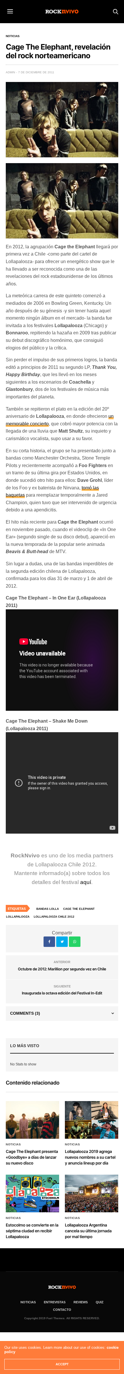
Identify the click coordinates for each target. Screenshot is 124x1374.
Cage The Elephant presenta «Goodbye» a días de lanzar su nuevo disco (32, 1157)
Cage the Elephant (79, 908)
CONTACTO (62, 1309)
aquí (85, 882)
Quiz (100, 1302)
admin (10, 72)
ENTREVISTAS (54, 1302)
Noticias (13, 36)
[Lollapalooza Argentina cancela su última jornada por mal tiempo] (91, 1193)
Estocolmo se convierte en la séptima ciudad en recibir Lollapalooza (32, 1231)
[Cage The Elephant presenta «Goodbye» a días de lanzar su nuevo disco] (32, 1120)
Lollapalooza (17, 916)
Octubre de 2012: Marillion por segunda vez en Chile (62, 969)
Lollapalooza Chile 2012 (54, 916)
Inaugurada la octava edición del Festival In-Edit (62, 993)
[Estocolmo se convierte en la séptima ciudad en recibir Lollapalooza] (32, 1193)
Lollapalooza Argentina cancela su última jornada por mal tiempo (88, 1231)
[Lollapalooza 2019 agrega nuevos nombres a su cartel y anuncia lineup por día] (91, 1120)
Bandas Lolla (47, 908)
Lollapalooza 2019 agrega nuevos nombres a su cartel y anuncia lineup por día (90, 1157)
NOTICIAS (28, 1302)
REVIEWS (81, 1302)
